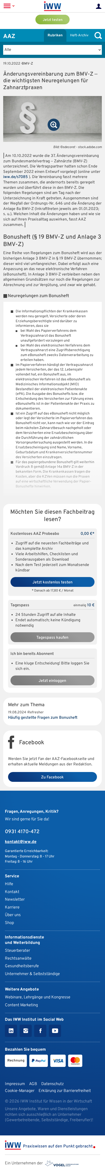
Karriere (12, 907)
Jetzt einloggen (52, 680)
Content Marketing (21, 1005)
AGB (33, 1084)
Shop (9, 922)
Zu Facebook (52, 777)
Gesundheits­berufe (22, 966)
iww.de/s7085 (15, 177)
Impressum (15, 1084)
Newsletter (15, 899)
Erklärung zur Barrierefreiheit (65, 1090)
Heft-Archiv (79, 35)
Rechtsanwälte (18, 958)
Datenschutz (52, 1084)
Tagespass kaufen (52, 637)
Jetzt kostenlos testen (52, 582)
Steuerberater (17, 950)
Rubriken (55, 35)
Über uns (13, 915)
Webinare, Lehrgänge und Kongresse (37, 997)
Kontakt (12, 892)
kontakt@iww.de (20, 841)
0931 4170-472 (22, 832)
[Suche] (97, 35)
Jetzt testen (53, 20)
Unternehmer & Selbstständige (32, 974)
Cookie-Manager (19, 1090)
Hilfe (9, 884)
